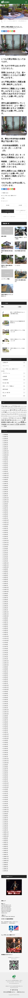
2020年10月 (5, 567)
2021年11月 (5, 542)
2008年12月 (5, 856)
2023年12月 (5, 497)
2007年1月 (5, 870)
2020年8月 (5, 571)
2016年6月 (5, 673)
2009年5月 (5, 846)
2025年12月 (5, 450)
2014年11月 (5, 711)
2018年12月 (5, 612)
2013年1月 (5, 756)
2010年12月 (5, 807)
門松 (3, 198)
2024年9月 (5, 479)
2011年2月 (5, 803)
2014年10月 (5, 713)
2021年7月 (5, 550)
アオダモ (4, 406)
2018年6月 (5, 624)
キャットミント (17, 412)
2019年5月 (5, 601)
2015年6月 (5, 697)
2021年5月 (5, 554)
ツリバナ (20, 414)
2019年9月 (5, 593)
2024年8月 (5, 481)
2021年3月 (5, 559)
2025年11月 (5, 453)
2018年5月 (5, 626)
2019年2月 (5, 607)
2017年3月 (5, 654)
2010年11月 (5, 809)
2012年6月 (5, 770)
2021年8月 (5, 548)
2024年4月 (5, 489)
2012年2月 (5, 779)
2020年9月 (5, 569)
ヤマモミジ (12, 418)
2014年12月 (5, 709)
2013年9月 (5, 740)
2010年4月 (5, 823)
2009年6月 (5, 844)
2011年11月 (5, 785)
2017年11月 (5, 638)
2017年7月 (5, 646)
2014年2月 (5, 730)
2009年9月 (5, 838)
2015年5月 (5, 699)
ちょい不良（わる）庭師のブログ (11, 28)
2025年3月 (5, 469)
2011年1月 (5, 805)
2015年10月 (5, 689)
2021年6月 (5, 552)
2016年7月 (5, 671)
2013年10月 (5, 738)
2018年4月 (5, 628)
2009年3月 (5, 850)
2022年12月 (5, 520)
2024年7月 (5, 483)
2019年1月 (5, 609)
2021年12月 (5, 540)
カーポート (6, 410)
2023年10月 (5, 501)
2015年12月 (5, 685)
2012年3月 (5, 777)
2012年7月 (5, 768)
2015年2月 (5, 705)
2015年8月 (5, 693)
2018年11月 (5, 614)
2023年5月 (5, 512)
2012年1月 (5, 781)
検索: (2, 306)
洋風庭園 (3, 424)
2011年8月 (5, 791)
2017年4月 (5, 652)
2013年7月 (5, 744)
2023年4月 (5, 514)
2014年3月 (5, 728)
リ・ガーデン (17, 265)
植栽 (22, 422)
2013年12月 (5, 734)
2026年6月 (5, 438)
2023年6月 (5, 510)
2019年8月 (5, 595)
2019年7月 (5, 597)
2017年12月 (5, 636)
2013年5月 (5, 748)
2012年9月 (5, 764)
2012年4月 (5, 775)
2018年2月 (5, 632)
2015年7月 (5, 695)
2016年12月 (5, 660)
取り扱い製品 (13, 382)
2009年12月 (5, 832)
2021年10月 (5, 544)
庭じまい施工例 (13, 392)
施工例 (14, 395)
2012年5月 (5, 773)
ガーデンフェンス (10, 412)
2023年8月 (5, 506)
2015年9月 (5, 691)
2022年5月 (5, 532)
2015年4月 (5, 701)
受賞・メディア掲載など (14, 386)
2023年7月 (5, 508)
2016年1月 (5, 683)
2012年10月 (5, 762)
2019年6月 (5, 599)
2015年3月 (5, 703)
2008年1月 (5, 868)
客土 (23, 420)
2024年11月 (5, 475)
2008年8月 (5, 864)
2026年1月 (5, 448)
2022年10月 (5, 524)
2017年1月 (5, 658)
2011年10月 (5, 787)
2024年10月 (5, 477)
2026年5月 (5, 440)
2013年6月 (5, 746)
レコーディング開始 (5, 278)
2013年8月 (5, 742)
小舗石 (8, 422)
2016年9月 (5, 667)
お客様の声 (14, 362)
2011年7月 (5, 793)
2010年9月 (5, 813)
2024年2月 (5, 493)
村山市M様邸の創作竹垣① (20, 250)
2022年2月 (5, 536)
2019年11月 (5, 589)
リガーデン (19, 418)
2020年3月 (5, 581)
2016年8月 (5, 669)
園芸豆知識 (13, 389)
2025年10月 (5, 455)
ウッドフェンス (12, 408)
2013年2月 (5, 754)
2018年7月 (5, 622)
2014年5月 (5, 724)
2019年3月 (5, 605)
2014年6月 (5, 722)
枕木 (19, 422)
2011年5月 (5, 797)
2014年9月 (5, 715)
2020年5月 (5, 577)
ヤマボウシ (5, 418)
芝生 (17, 424)
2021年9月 (5, 546)
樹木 (25, 422)
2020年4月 (5, 579)
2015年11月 (5, 687)
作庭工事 (3, 420)
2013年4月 (5, 750)
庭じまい (15, 422)
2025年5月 (5, 465)
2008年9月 (5, 862)
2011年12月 (5, 783)
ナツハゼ (8, 416)
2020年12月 (5, 563)
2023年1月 (5, 518)
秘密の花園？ (4, 236)
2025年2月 (5, 471)
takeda (7, 192)
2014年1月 (5, 732)
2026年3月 (5, 444)
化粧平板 (9, 420)
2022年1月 (5, 538)
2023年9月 (5, 503)
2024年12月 (5, 473)
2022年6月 (5, 530)
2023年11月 (5, 499)
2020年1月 (5, 585)
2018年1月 (5, 634)
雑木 (5, 426)
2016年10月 (5, 665)
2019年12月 (5, 587)
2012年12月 (5, 758)
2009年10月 (5, 836)
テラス (24, 414)
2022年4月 (5, 534)
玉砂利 (8, 424)
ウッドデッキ (5, 408)
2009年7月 (5, 842)
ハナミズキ (12, 416)
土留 (13, 420)
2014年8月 (5, 718)
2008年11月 (5, 858)
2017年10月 (5, 640)
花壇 (21, 424)
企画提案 (13, 376)
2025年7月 (5, 461)
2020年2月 (5, 583)
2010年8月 (5, 815)
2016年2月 (5, 681)
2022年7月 (5, 528)
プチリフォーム (13, 373)
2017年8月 (5, 644)
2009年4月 (5, 848)
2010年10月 (5, 811)
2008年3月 (5, 866)
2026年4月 (5, 442)
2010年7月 (5, 817)
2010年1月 (5, 830)
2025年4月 (5, 467)
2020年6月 (5, 575)
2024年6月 (5, 485)
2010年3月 (5, 826)
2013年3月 (5, 752)
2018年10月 (5, 616)
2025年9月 (5, 457)
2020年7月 (5, 573)
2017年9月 (5, 642)
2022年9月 (5, 526)
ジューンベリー (12, 414)
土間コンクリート (18, 420)
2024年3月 (5, 491)
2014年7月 (5, 720)
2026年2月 (5, 446)
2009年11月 (5, 834)
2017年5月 (5, 650)
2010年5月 (5, 821)
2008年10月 (5, 860)
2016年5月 (5, 675)
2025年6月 (5, 463)
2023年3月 (5, 516)
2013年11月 (5, 736)
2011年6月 (5, 795)
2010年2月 (5, 828)
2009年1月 (5, 854)
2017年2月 (5, 656)
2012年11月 (5, 760)
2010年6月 (5, 819)
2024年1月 (5, 495)
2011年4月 (5, 799)
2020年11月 (5, 565)
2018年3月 (5, 630)
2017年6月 (5, 648)
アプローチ (16, 406)
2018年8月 (5, 620)
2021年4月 (5, 556)
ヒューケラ (16, 416)
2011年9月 (5, 789)
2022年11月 (5, 522)
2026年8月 (5, 434)
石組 (15, 424)
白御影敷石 (12, 424)
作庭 (24, 418)
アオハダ (10, 406)
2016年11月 (5, 662)
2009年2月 (5, 852)
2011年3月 (5, 801)
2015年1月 (5, 707)
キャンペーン (13, 365)
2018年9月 (5, 618)
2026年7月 (5, 436)
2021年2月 (5, 561)
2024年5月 (5, 487)
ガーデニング (15, 410)
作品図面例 (14, 379)
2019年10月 (5, 591)
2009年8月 (5, 840)
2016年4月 (5, 677)
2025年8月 (5, 459)
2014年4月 (5, 726)
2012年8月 (5, 766)
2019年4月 (5, 603)
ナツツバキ (4, 416)
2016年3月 (5, 679)
